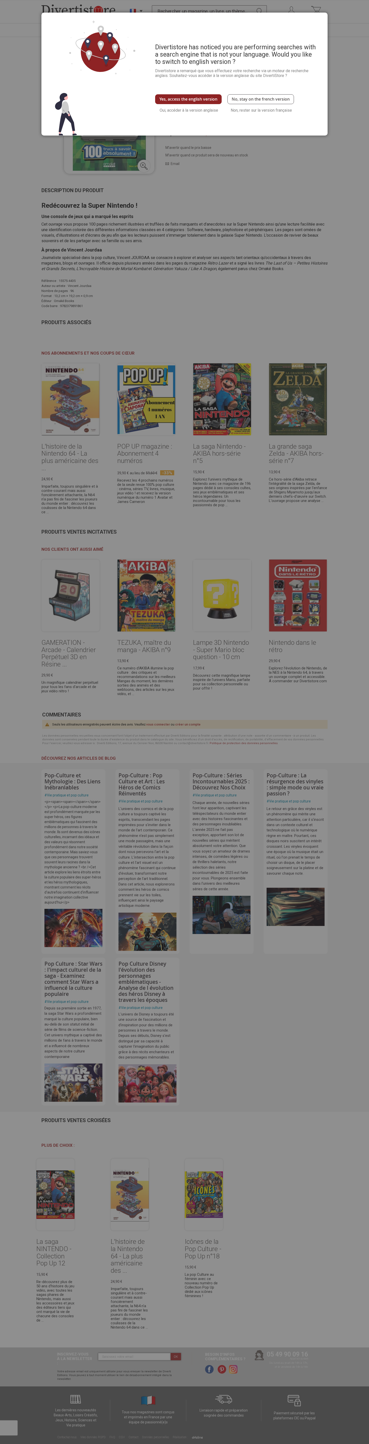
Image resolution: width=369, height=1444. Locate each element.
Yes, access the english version (188, 99)
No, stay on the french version (261, 99)
